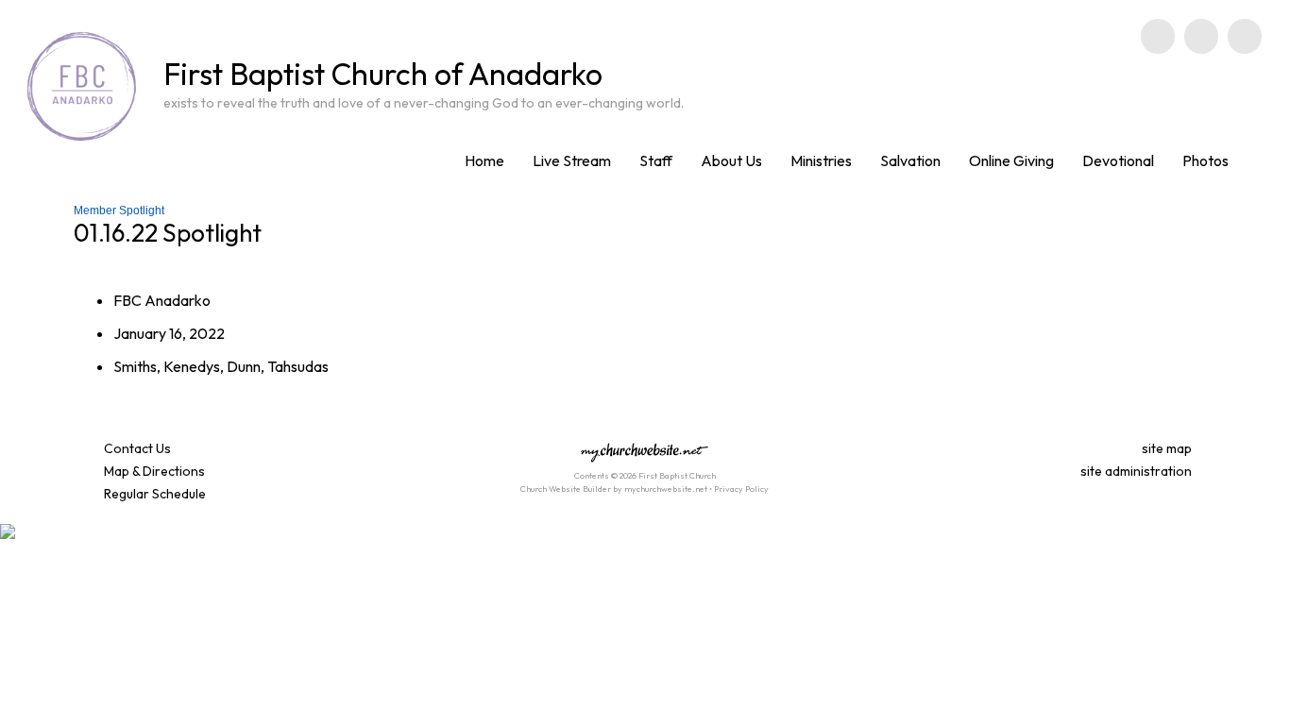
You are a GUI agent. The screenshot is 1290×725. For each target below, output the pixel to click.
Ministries (821, 160)
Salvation (910, 160)
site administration (1136, 471)
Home (484, 160)
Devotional (1118, 160)
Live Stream (572, 160)
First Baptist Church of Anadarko (383, 74)
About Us (731, 160)
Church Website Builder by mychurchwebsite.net (613, 488)
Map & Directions (151, 471)
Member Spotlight (119, 210)
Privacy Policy (741, 488)
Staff (655, 160)
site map (1167, 448)
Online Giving (1011, 160)
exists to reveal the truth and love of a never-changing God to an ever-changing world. (423, 102)
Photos (1205, 160)
